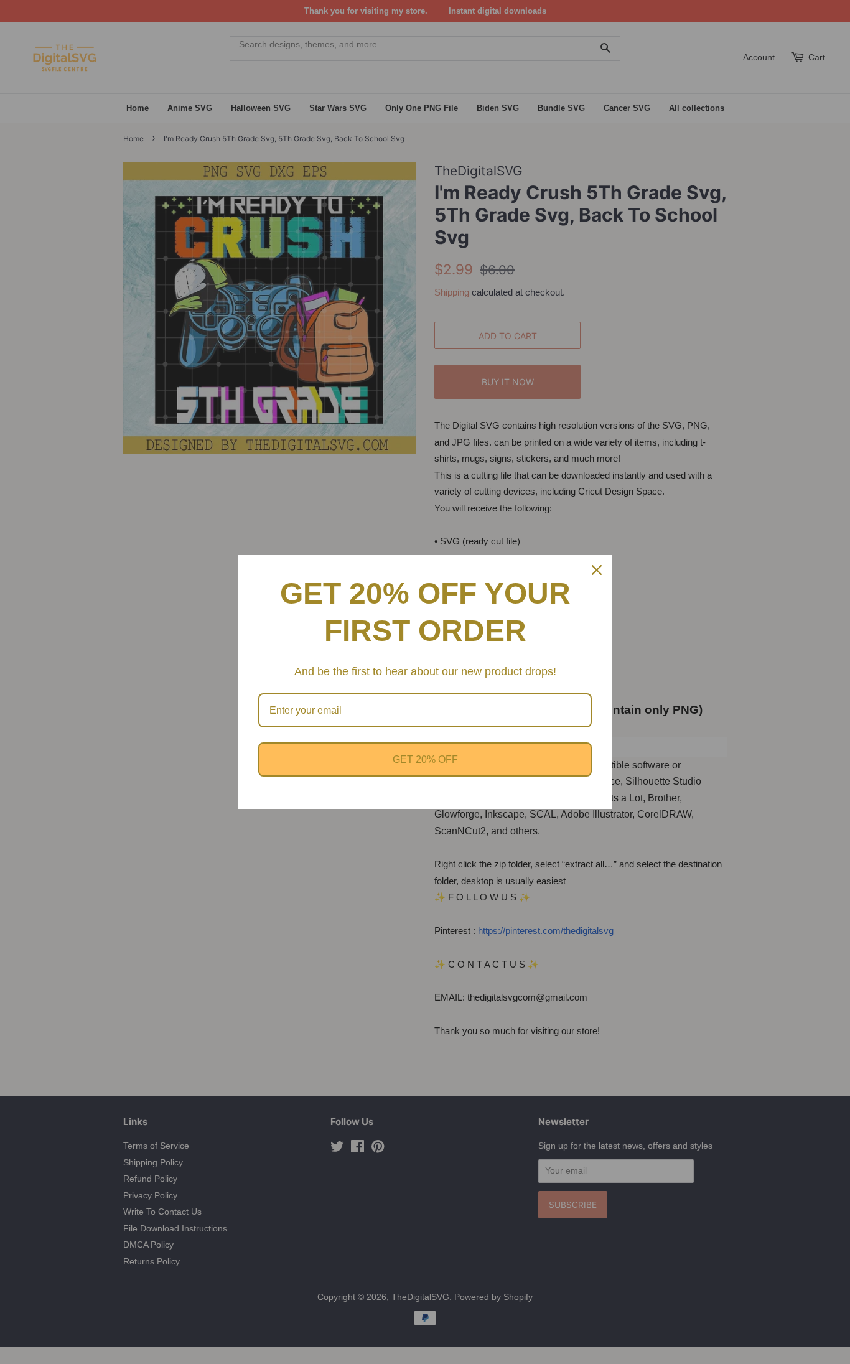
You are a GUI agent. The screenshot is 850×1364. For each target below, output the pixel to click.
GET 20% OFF (425, 759)
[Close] (597, 570)
